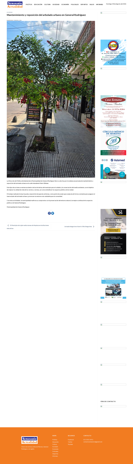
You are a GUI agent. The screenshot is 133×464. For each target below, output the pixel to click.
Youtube (70, 444)
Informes (99, 4)
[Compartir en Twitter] (52, 213)
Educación (38, 4)
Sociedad (56, 4)
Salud (92, 4)
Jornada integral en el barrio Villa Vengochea (78, 226)
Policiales (75, 4)
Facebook (71, 439)
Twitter (70, 442)
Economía (65, 4)
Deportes (84, 4)
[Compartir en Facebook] (49, 213)
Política (29, 4)
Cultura (47, 4)
